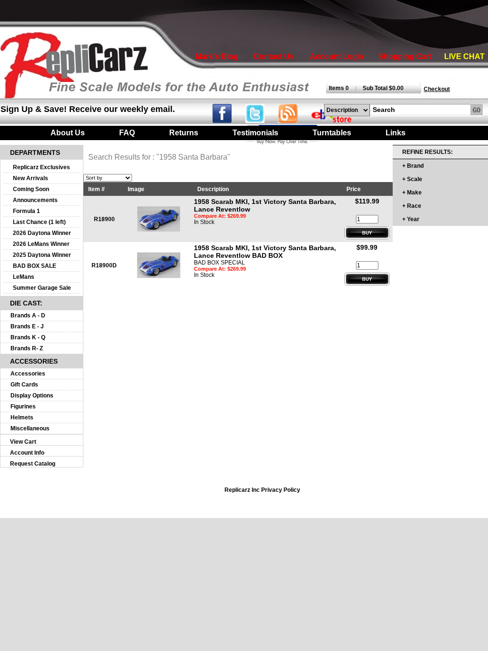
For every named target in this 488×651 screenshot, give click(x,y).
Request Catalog (32, 463)
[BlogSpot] (293, 120)
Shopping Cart (404, 56)
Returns (183, 133)
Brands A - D (27, 315)
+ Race (411, 206)
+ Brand (413, 166)
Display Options (31, 395)
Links (396, 133)
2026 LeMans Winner (41, 244)
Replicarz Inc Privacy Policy (262, 490)
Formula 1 (26, 211)
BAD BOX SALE (34, 266)
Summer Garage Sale (42, 288)
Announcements (35, 200)
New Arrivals (30, 178)
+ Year (410, 219)
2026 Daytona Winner (42, 233)
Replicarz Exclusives (41, 167)
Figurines (23, 406)
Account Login (337, 56)
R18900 (104, 219)
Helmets (21, 417)
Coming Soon (31, 189)
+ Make (412, 192)
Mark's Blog (216, 56)
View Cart (23, 441)
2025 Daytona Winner (42, 255)
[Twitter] (261, 120)
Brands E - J (27, 326)
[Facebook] (228, 120)
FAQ (127, 133)
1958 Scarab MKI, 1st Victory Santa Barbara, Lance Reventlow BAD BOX (265, 251)
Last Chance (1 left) (39, 222)
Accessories (27, 373)
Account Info (27, 452)
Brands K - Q (27, 337)
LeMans (23, 277)
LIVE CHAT (464, 56)
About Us (68, 133)
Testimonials (255, 133)
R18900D (104, 265)
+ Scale (412, 179)
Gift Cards (24, 384)
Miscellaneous (30, 428)
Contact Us (274, 56)
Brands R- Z (26, 348)
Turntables (332, 133)
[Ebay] (337, 120)
